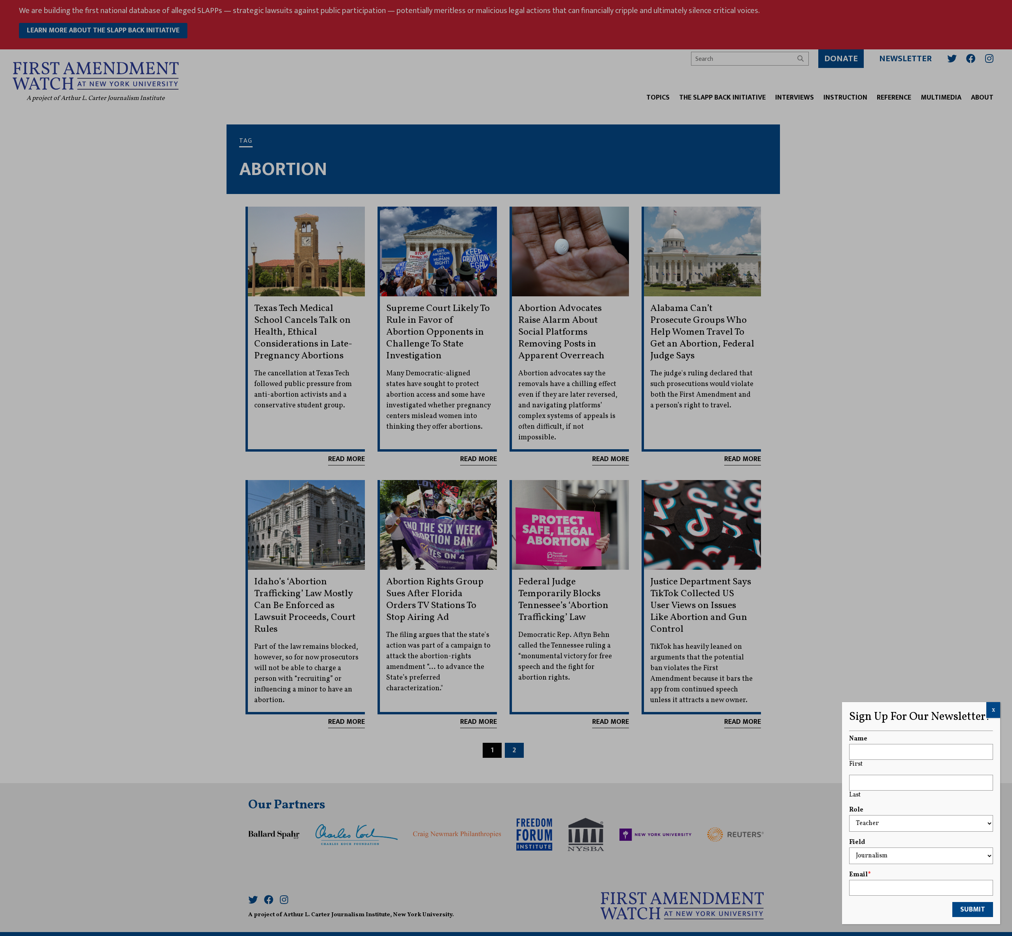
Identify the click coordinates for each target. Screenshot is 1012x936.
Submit (972, 909)
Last (855, 795)
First (856, 764)
